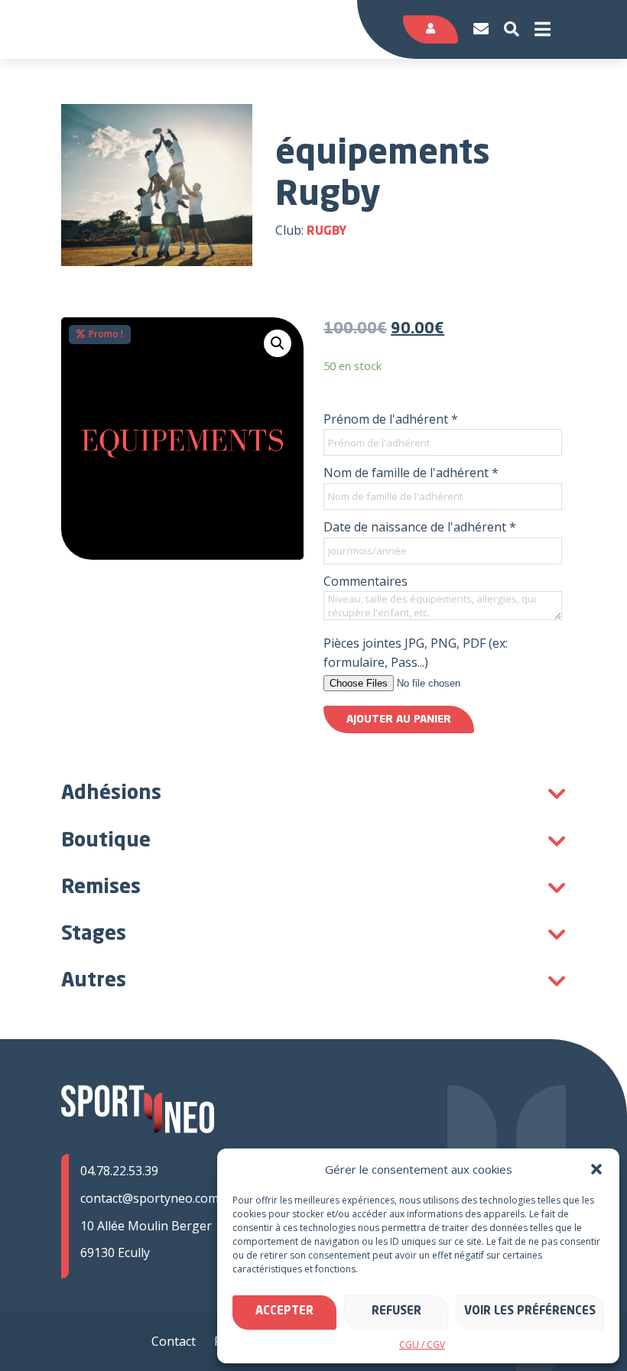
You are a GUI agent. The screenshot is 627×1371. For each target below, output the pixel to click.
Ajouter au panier (398, 719)
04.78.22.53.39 (119, 1170)
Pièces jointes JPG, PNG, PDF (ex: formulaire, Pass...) (415, 653)
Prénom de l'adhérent (390, 419)
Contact (173, 1341)
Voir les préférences (530, 1311)
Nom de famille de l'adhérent (411, 472)
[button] (596, 1169)
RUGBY (326, 232)
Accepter (284, 1311)
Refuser (396, 1311)
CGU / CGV (422, 1344)
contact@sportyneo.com (149, 1198)
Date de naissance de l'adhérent (419, 526)
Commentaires (365, 581)
